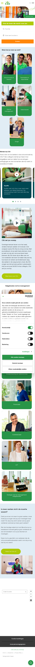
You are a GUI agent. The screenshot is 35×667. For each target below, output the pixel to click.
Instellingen (26, 351)
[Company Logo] (7, 3)
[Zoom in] (31, 591)
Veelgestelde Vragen (8, 656)
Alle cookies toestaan (17, 357)
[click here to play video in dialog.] (16, 174)
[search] (14, 592)
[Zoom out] (31, 594)
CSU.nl (4, 652)
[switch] (30, 333)
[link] (9, 69)
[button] (18, 41)
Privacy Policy (18, 652)
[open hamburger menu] (2, 2)
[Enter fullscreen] (31, 600)
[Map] (17, 611)
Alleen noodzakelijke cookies (17, 369)
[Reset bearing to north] (31, 596)
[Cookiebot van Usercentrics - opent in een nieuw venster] (25, 296)
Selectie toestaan (17, 363)
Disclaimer (10, 652)
